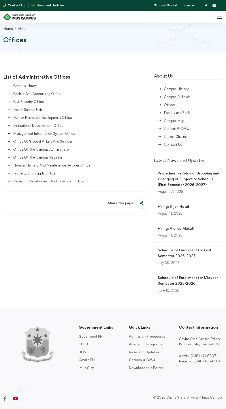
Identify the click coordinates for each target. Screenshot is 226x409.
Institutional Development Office (38, 125)
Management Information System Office (44, 133)
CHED (83, 344)
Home (8, 29)
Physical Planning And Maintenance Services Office (51, 165)
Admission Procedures (147, 336)
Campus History (176, 89)
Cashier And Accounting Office (37, 94)
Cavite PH (87, 360)
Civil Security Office (28, 102)
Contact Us (173, 144)
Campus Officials (177, 97)
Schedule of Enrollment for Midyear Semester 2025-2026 (188, 280)
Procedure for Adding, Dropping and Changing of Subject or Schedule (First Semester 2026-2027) (188, 179)
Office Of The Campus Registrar (38, 157)
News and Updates (144, 352)
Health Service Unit (27, 110)
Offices (169, 105)
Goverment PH (91, 336)
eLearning (190, 5)
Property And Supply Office (34, 173)
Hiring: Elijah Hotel (173, 206)
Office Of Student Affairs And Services (43, 141)
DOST (83, 352)
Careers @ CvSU (176, 129)
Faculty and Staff (177, 113)
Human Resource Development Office (42, 118)
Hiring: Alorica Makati (176, 228)
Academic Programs (145, 344)
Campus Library (25, 86)
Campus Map (174, 121)
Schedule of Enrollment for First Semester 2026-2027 (184, 253)
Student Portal (165, 5)
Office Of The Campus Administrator (41, 149)
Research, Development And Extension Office (48, 181)
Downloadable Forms (146, 368)
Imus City (86, 368)
